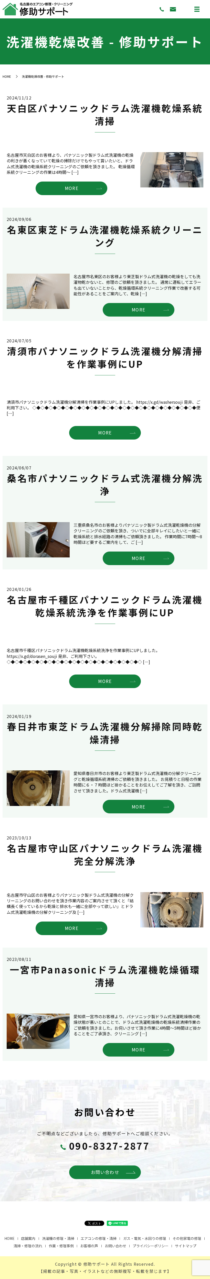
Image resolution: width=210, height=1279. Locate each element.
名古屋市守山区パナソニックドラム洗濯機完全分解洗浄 (105, 854)
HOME (7, 76)
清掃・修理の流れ (28, 1245)
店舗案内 (28, 1238)
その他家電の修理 (187, 1238)
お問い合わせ (105, 1172)
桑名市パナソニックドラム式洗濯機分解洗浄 (105, 484)
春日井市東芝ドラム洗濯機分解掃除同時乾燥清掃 (105, 733)
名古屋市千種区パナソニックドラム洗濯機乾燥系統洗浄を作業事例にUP (105, 606)
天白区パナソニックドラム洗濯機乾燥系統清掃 (105, 114)
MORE (71, 188)
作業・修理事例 (61, 1245)
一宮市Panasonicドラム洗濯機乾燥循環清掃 (105, 976)
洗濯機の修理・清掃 (58, 1238)
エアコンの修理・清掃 (99, 1238)
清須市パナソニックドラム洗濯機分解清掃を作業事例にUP (105, 357)
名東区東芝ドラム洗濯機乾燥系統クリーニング (105, 236)
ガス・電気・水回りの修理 (144, 1238)
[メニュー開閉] (197, 9)
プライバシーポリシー (151, 1245)
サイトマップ (185, 1245)
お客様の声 (89, 1245)
